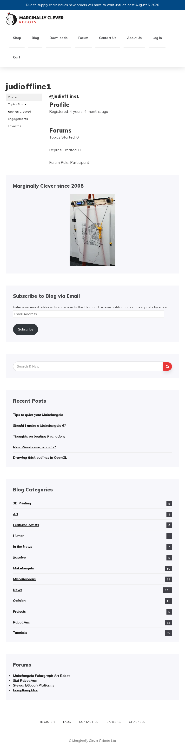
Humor (18, 536)
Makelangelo (23, 568)
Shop (17, 38)
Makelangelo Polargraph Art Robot (41, 676)
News (17, 590)
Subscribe (25, 329)
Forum (83, 38)
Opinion (19, 600)
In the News (22, 546)
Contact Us (107, 38)
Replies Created (19, 111)
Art (15, 514)
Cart (16, 57)
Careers (113, 722)
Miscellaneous (24, 579)
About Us (134, 38)
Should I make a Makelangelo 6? (39, 425)
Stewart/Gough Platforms (33, 685)
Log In (157, 38)
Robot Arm (21, 622)
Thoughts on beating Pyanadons (39, 436)
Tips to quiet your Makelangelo (38, 415)
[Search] (167, 366)
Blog (35, 38)
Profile (12, 97)
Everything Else (25, 690)
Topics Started (18, 104)
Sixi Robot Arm (25, 680)
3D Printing (22, 503)
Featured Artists (26, 525)
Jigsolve (19, 557)
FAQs (67, 722)
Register (47, 722)
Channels (137, 722)
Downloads (58, 38)
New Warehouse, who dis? (34, 447)
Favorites (14, 126)
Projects (19, 611)
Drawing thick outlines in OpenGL (40, 457)
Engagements (18, 119)
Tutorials (20, 632)
